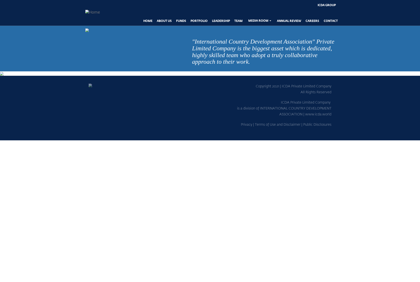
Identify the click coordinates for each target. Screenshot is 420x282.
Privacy (246, 124)
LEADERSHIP (221, 21)
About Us (164, 21)
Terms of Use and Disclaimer (278, 124)
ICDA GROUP (327, 5)
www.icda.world (318, 114)
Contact (331, 21)
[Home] (92, 12)
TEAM (238, 21)
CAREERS (312, 21)
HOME (147, 21)
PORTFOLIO (199, 21)
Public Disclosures (317, 124)
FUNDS (181, 21)
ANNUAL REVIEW (289, 21)
